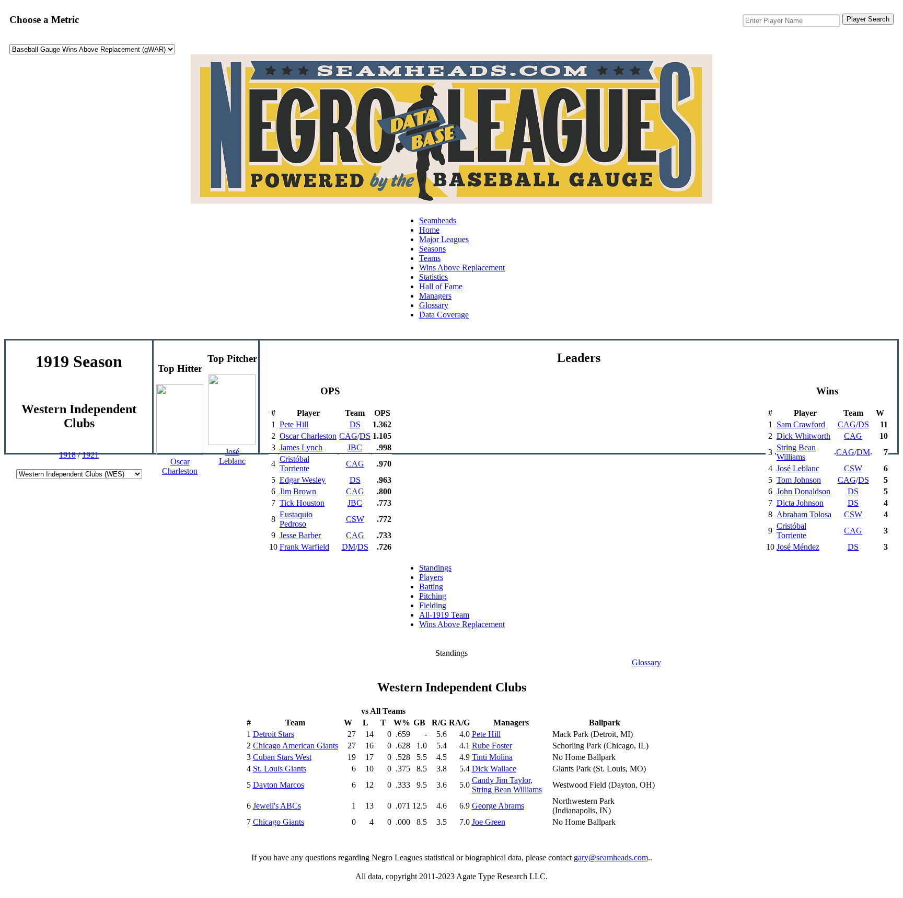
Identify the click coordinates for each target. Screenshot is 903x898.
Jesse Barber (300, 535)
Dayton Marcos (278, 784)
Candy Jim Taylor (501, 780)
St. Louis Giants (279, 768)
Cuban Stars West (282, 757)
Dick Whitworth (803, 435)
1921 (90, 454)
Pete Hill (294, 424)
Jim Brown (298, 491)
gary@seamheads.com (611, 857)
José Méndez (798, 546)
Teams (430, 258)
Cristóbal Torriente (294, 463)
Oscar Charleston (308, 435)
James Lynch (301, 447)
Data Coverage (444, 314)
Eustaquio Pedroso (296, 519)
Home (429, 229)
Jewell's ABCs (277, 805)
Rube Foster (492, 745)
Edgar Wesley (303, 479)
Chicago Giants (278, 821)
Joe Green (488, 821)
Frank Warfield (304, 546)
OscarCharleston (180, 466)
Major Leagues (444, 239)
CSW (355, 519)
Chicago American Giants (295, 745)
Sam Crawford (801, 424)
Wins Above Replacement (462, 267)
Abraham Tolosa (804, 514)
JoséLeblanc (232, 456)
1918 (67, 454)
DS (355, 424)
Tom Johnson (799, 479)
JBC (355, 447)
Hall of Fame (440, 286)
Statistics (433, 276)
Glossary (433, 305)
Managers (435, 295)
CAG (348, 435)
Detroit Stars (273, 734)
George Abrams (498, 805)
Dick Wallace (494, 768)
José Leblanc (798, 468)
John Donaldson (803, 491)
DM (348, 546)
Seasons (432, 248)
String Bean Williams (796, 452)
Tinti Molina (492, 757)
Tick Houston (302, 502)
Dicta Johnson (800, 502)
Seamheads (437, 220)
